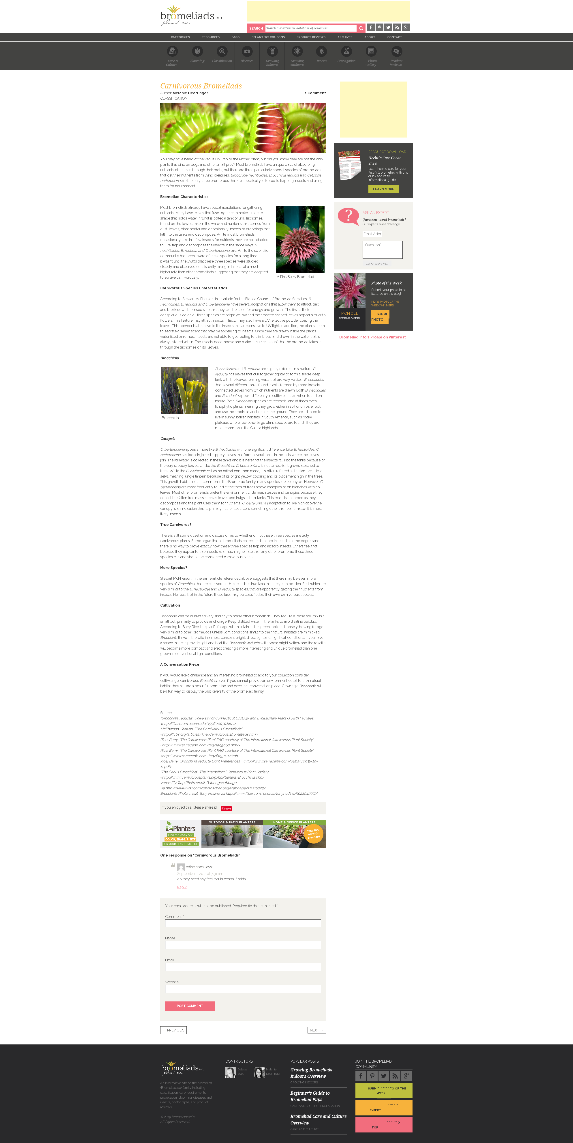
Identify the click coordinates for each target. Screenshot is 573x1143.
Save (228, 808)
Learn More (383, 189)
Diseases (247, 61)
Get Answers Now (377, 263)
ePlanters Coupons (268, 37)
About (369, 37)
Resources (211, 37)
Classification (222, 61)
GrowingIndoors (272, 63)
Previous (173, 1030)
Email (170, 960)
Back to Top (386, 1125)
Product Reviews (311, 37)
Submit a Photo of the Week (387, 1091)
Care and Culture (305, 1106)
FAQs (235, 37)
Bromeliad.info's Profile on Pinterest (372, 337)
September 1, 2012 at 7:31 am (200, 874)
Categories (180, 37)
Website (172, 982)
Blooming (197, 61)
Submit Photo (380, 316)
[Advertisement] (328, 11)
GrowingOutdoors (297, 63)
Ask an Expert (384, 1108)
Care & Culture (172, 63)
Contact (394, 37)
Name (171, 938)
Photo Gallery (371, 63)
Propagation (346, 61)
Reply (182, 887)
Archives (345, 37)
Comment (174, 917)
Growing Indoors (304, 1082)
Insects (322, 61)
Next (316, 1030)
